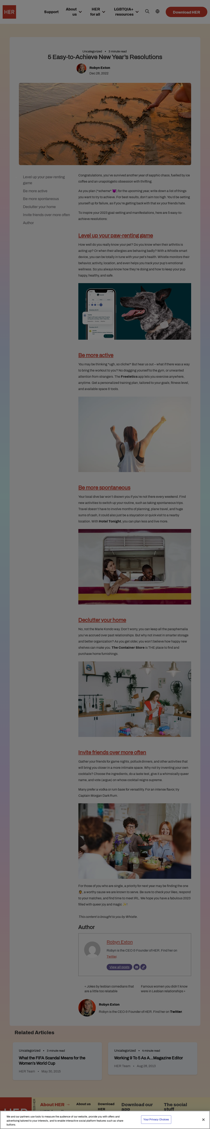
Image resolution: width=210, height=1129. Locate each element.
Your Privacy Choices (156, 1119)
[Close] (203, 1119)
